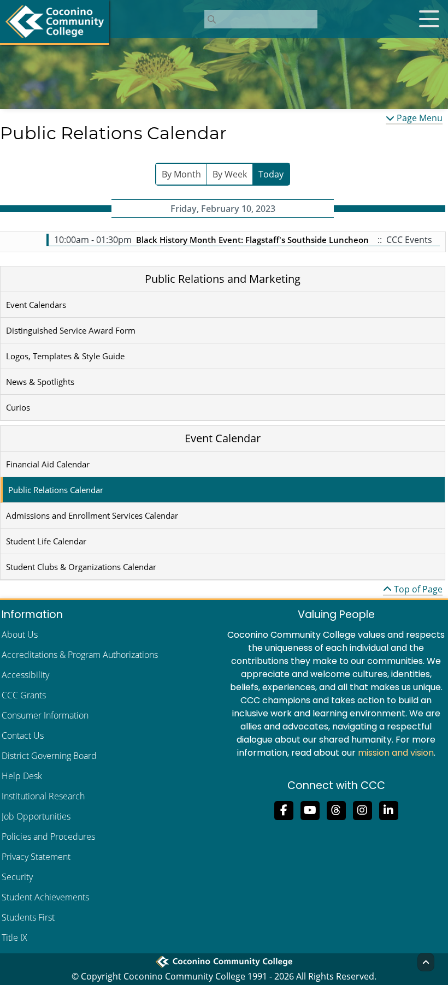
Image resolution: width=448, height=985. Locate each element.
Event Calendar (223, 438)
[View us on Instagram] (362, 809)
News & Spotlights (40, 381)
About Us (20, 634)
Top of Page (417, 589)
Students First (28, 917)
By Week (230, 174)
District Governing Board (49, 756)
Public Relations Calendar (55, 489)
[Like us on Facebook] (284, 809)
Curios (18, 407)
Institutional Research (43, 796)
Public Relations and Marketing (222, 278)
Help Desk (22, 776)
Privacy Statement (36, 857)
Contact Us (23, 735)
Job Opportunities (36, 816)
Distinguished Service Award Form (70, 330)
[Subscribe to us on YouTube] (310, 809)
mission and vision (396, 752)
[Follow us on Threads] (336, 809)
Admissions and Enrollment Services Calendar (92, 515)
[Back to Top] (425, 962)
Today (271, 174)
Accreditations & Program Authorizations (80, 655)
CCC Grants (24, 695)
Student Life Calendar (46, 541)
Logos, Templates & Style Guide (65, 356)
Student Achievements (45, 897)
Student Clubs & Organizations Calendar (81, 566)
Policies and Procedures (48, 836)
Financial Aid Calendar (48, 464)
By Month (181, 174)
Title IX (14, 937)
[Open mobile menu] (429, 19)
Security (17, 877)
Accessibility (25, 675)
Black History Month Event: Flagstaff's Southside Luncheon (253, 239)
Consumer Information (45, 715)
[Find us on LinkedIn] (388, 809)
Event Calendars (36, 304)
